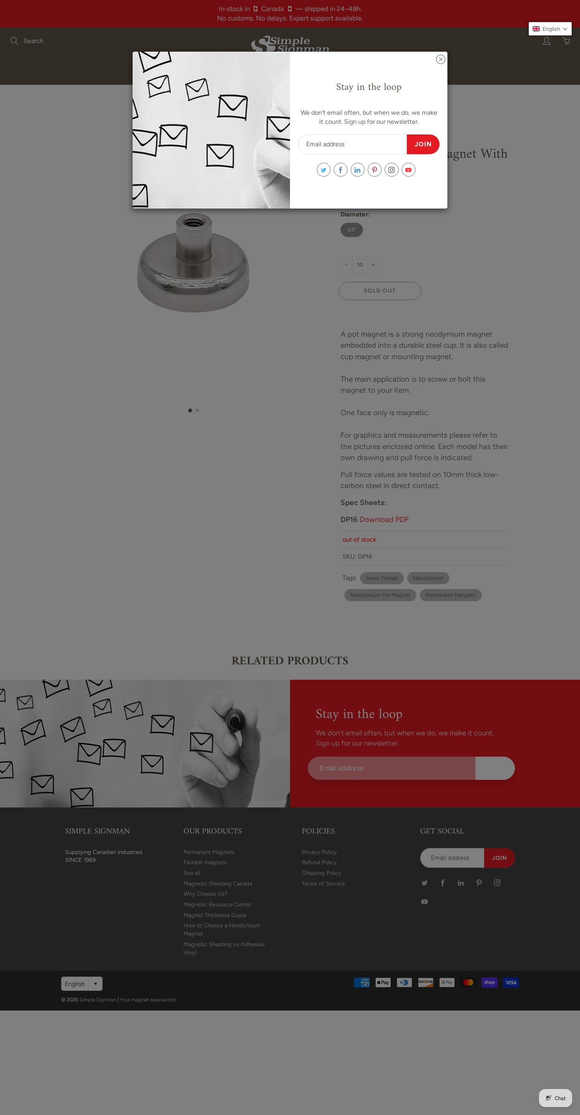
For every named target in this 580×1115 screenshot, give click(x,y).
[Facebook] (341, 170)
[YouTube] (408, 170)
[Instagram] (392, 170)
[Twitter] (324, 170)
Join (423, 144)
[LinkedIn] (358, 170)
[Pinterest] (375, 170)
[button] (550, 28)
